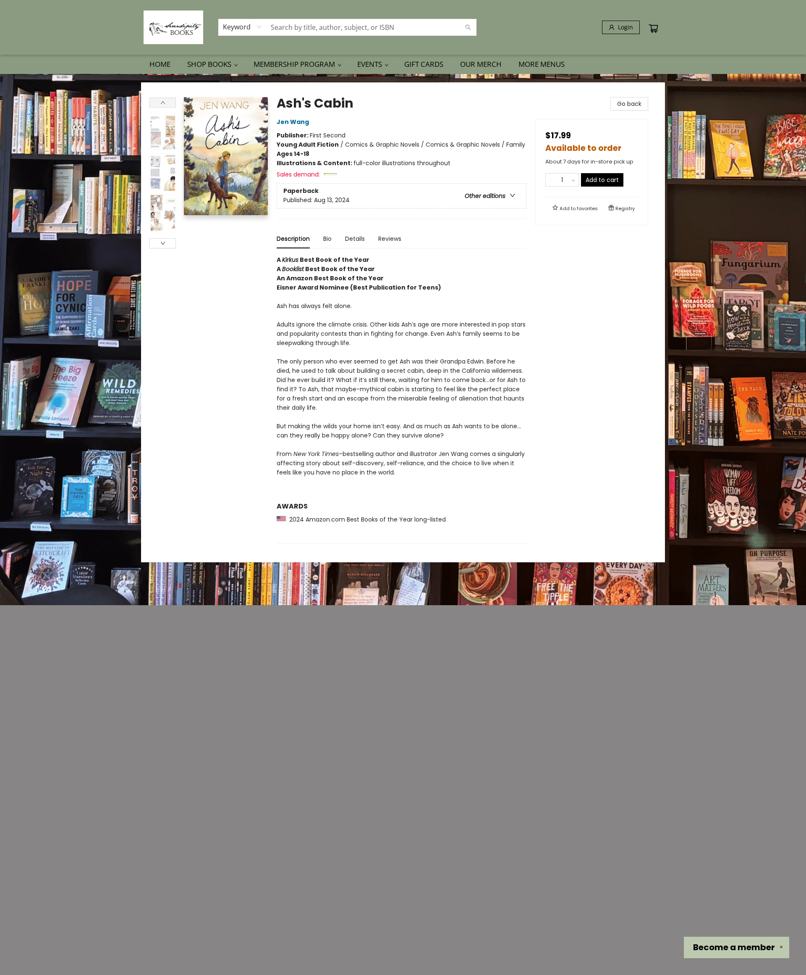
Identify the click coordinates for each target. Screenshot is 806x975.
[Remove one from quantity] (551, 179)
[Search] (468, 27)
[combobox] (242, 27)
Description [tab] (293, 239)
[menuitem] (160, 64)
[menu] (403, 64)
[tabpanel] (401, 399)
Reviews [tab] (389, 239)
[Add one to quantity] (573, 179)
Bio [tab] (327, 239)
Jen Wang (293, 122)
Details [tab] (355, 239)
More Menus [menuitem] (541, 64)
